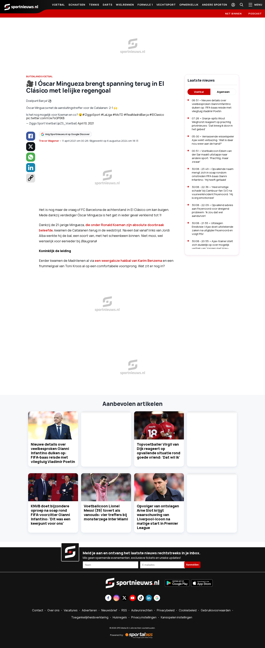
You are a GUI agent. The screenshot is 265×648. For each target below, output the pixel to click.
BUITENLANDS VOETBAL (39, 76)
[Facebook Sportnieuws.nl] (108, 598)
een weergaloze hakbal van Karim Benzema (128, 260)
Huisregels (120, 617)
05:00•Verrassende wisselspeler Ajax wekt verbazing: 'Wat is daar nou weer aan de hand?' (213, 140)
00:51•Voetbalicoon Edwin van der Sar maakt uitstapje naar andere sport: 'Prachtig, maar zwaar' (212, 156)
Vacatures (71, 610)
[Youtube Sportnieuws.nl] (132, 598)
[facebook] (30, 136)
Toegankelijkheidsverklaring (89, 617)
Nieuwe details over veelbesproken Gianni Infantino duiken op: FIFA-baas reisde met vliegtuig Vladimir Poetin (53, 453)
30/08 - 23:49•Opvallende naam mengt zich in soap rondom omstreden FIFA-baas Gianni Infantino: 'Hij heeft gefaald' (212, 174)
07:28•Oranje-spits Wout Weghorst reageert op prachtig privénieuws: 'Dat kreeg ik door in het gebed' (212, 123)
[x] (30, 146)
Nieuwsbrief (109, 610)
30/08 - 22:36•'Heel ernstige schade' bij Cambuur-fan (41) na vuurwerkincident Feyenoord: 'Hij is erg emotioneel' (212, 192)
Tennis (94, 4)
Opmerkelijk (188, 4)
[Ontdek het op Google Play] (177, 583)
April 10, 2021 (86, 123)
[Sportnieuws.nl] (21, 7)
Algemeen (223, 92)
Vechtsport (166, 4)
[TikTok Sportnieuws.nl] (141, 598)
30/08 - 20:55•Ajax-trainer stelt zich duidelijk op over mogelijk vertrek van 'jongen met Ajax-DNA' (212, 246)
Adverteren (89, 610)
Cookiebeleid (187, 610)
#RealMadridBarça (136, 115)
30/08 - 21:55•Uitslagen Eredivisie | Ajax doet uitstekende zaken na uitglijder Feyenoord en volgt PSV (212, 228)
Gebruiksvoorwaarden (216, 610)
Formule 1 (145, 4)
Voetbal (58, 4)
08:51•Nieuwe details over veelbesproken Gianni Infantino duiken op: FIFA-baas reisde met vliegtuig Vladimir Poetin (211, 105)
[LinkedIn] (30, 167)
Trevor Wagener (49, 140)
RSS (124, 610)
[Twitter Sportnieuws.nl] (124, 598)
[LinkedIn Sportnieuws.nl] (149, 598)
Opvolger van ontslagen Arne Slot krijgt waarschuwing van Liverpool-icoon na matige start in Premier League (158, 517)
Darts (107, 4)
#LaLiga (106, 115)
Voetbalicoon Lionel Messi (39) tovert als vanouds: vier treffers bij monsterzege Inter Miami (106, 512)
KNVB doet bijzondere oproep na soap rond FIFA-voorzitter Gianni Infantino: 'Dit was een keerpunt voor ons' (50, 515)
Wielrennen (125, 4)
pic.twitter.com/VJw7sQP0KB (45, 118)
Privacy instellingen (143, 617)
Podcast (255, 13)
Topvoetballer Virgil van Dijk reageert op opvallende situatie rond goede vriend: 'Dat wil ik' (158, 451)
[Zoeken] (241, 4)
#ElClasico (156, 115)
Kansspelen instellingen (176, 617)
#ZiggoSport (91, 115)
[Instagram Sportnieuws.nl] (116, 598)
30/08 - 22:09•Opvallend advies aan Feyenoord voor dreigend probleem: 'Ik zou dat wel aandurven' (212, 210)
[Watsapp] (30, 157)
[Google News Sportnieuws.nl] (157, 598)
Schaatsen (77, 4)
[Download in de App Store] (202, 583)
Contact (37, 610)
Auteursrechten (142, 610)
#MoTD (117, 115)
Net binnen (233, 13)
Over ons (53, 610)
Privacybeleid (166, 610)
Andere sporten (214, 4)
